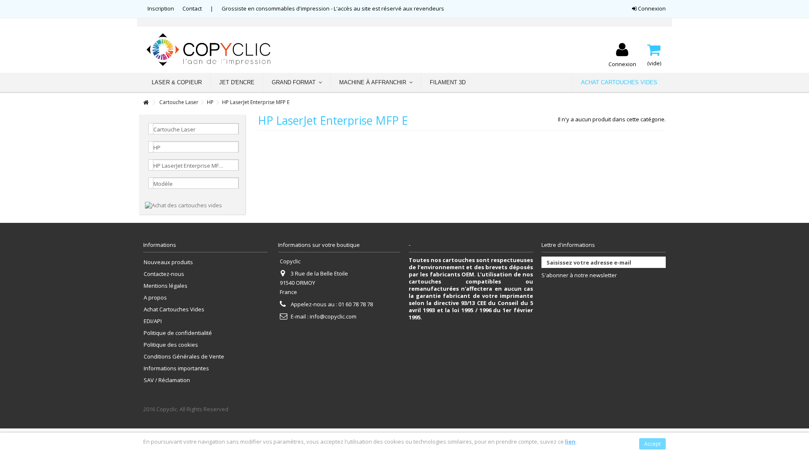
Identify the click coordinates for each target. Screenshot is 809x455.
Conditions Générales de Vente (184, 356)
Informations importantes (176, 368)
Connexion (651, 8)
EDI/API (153, 321)
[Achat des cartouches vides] (183, 205)
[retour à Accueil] (145, 102)
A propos (155, 297)
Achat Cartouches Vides (174, 309)
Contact (192, 8)
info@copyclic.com (333, 316)
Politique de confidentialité (178, 333)
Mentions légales (166, 285)
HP (210, 102)
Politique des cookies (171, 344)
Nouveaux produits (168, 262)
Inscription (160, 8)
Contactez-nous (164, 274)
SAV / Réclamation (167, 380)
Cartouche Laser (178, 102)
